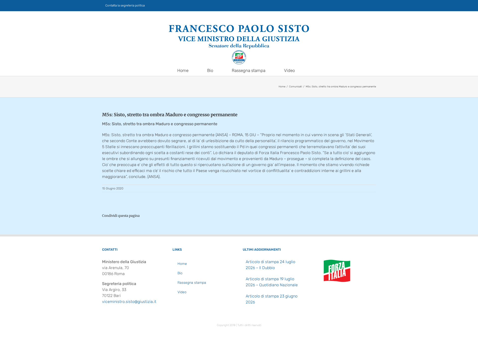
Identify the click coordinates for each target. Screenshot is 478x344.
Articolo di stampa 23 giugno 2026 (272, 299)
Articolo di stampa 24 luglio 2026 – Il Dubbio (270, 264)
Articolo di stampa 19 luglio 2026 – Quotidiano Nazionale (272, 282)
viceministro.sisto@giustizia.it (129, 301)
